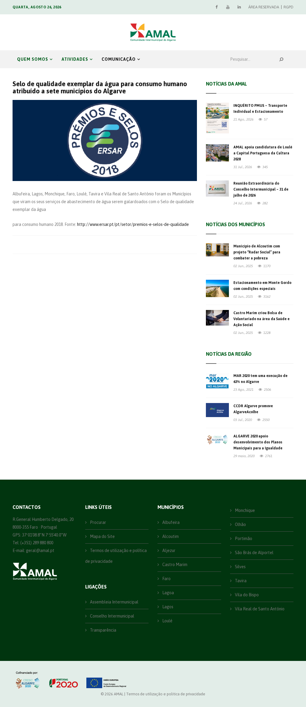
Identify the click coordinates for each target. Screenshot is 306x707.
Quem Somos (32, 59)
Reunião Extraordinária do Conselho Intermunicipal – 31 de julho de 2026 (260, 189)
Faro (166, 578)
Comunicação (119, 59)
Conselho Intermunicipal (111, 616)
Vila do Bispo (246, 594)
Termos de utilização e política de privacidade (116, 556)
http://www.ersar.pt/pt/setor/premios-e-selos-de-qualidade (133, 224)
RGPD (288, 7)
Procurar (97, 522)
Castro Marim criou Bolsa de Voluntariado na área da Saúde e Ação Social (261, 319)
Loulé (166, 620)
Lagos (167, 606)
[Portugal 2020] (63, 680)
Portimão (243, 538)
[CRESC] (28, 680)
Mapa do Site (102, 536)
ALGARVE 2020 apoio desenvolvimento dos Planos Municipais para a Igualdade (257, 442)
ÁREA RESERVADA (263, 7)
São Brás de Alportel (253, 552)
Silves (240, 566)
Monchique (244, 510)
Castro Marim (174, 564)
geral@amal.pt (40, 550)
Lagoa (167, 592)
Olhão (240, 524)
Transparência (102, 630)
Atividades (75, 59)
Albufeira (170, 522)
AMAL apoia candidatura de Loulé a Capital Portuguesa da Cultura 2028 (262, 153)
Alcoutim (170, 536)
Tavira (240, 580)
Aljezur (168, 550)
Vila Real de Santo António (259, 608)
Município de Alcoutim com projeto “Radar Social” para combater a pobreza (256, 252)
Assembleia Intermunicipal (113, 602)
